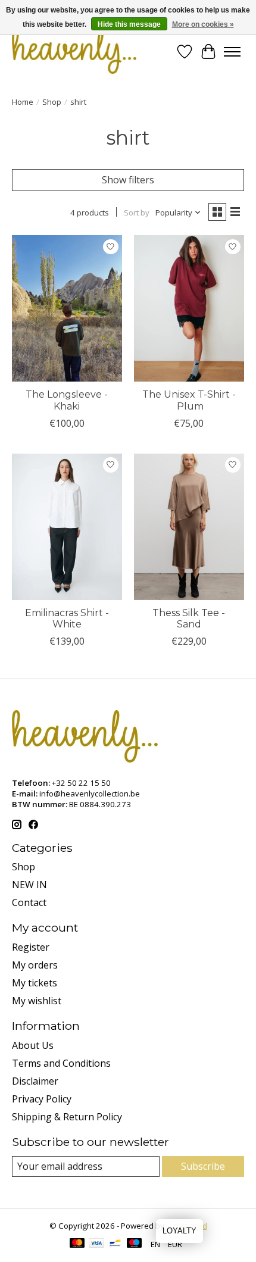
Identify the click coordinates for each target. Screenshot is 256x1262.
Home (22, 101)
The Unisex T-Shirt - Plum (189, 400)
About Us (33, 1045)
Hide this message (129, 24)
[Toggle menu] (232, 52)
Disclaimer (35, 1081)
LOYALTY (179, 1230)
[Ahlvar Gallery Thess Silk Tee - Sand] (189, 527)
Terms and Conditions (61, 1063)
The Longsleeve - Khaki (67, 400)
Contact (29, 902)
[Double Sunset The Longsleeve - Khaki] (67, 308)
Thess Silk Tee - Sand (188, 618)
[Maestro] (134, 1244)
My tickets (34, 982)
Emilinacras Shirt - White (67, 618)
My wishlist (36, 1000)
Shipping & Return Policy (67, 1116)
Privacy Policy (41, 1098)
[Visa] (96, 1244)
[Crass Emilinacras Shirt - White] (67, 527)
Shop (51, 101)
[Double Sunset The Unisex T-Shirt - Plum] (189, 308)
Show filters (128, 179)
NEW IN (29, 884)
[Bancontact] (115, 1244)
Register (30, 947)
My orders (35, 965)
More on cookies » (203, 24)
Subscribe (203, 1166)
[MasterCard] (77, 1244)
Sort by (136, 212)
